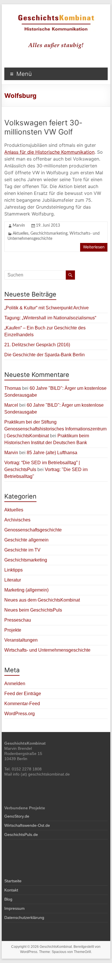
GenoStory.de (16, 816)
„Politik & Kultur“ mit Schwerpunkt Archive (46, 307)
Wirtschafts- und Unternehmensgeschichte (47, 650)
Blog (8, 899)
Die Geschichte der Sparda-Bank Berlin (44, 354)
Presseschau (17, 620)
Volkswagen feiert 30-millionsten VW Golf (43, 127)
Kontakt (11, 890)
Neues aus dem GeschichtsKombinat (42, 600)
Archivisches (17, 519)
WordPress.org (19, 713)
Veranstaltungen (21, 640)
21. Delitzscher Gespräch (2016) (37, 344)
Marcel (11, 405)
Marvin (19, 226)
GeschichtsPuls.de (21, 834)
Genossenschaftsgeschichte (33, 529)
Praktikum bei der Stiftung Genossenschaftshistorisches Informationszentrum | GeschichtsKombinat (55, 429)
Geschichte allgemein (26, 539)
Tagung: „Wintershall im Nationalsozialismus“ (50, 317)
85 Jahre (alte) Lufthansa (52, 452)
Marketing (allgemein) (26, 590)
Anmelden (14, 683)
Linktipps (13, 569)
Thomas (12, 388)
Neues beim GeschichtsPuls (33, 610)
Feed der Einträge (22, 693)
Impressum (14, 908)
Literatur (12, 580)
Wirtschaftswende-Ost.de (27, 825)
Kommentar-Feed (22, 703)
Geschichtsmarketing (48, 234)
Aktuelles (20, 234)
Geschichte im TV (22, 549)
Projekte (12, 630)
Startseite (13, 881)
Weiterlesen (94, 246)
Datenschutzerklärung (24, 917)
